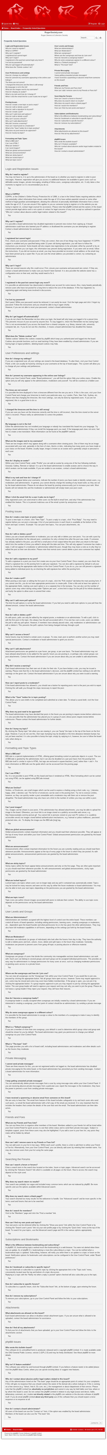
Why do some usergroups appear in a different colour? (75, 60)
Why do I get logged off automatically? (19, 65)
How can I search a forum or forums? (68, 99)
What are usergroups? (62, 53)
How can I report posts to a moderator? (20, 126)
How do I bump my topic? (15, 133)
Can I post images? (12, 148)
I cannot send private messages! (66, 73)
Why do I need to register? (15, 48)
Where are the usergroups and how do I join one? (73, 56)
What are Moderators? (62, 51)
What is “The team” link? (63, 65)
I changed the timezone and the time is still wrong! (24, 85)
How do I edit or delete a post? (16, 107)
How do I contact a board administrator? (69, 151)
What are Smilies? (12, 146)
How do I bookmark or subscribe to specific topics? (73, 118)
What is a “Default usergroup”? (66, 62)
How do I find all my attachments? (67, 134)
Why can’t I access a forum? (15, 119)
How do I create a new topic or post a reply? (21, 105)
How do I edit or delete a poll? (16, 116)
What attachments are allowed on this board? (71, 131)
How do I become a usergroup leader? (69, 58)
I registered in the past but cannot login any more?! (24, 60)
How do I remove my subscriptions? (67, 123)
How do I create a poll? (14, 112)
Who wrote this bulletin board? (65, 142)
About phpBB (82, 1353)
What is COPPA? (11, 51)
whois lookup (78, 1384)
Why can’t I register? (13, 53)
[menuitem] (16, 24)
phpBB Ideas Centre (20, 1370)
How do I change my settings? (16, 75)
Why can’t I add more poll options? (18, 114)
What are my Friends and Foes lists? (68, 88)
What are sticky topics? (14, 155)
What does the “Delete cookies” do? (18, 67)
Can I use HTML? (12, 143)
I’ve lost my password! (13, 62)
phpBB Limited (73, 1350)
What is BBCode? (12, 141)
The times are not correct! (15, 82)
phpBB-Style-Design (35, 1435)
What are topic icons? (13, 160)
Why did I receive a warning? (16, 123)
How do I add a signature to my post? (19, 109)
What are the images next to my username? (21, 89)
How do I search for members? (66, 106)
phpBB (64, 432)
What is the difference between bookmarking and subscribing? (78, 116)
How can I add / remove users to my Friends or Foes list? (75, 90)
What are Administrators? (63, 48)
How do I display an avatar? (15, 92)
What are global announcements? (18, 150)
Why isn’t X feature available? (65, 144)
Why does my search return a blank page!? (70, 103)
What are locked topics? (14, 158)
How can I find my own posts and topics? (69, 108)
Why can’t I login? (12, 58)
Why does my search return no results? (69, 101)
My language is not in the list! (16, 87)
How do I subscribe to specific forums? (68, 121)
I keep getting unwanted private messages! (70, 75)
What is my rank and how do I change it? (20, 94)
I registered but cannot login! (16, 56)
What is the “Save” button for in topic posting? (22, 128)
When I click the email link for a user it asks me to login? (26, 97)
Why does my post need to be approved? (20, 131)
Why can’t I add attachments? (16, 121)
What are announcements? (15, 153)
